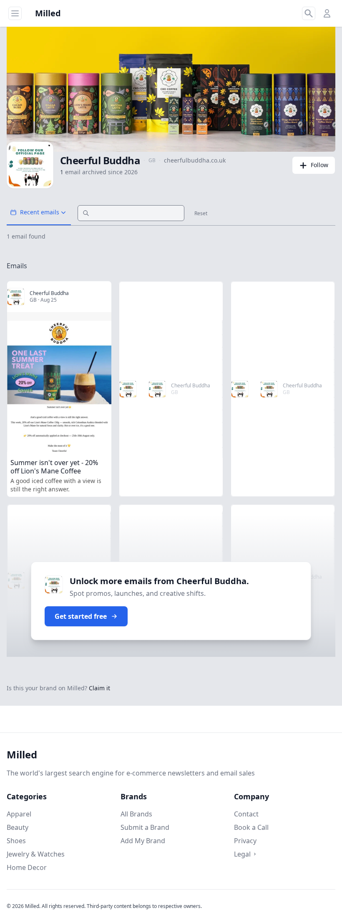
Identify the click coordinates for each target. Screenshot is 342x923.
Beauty (17, 827)
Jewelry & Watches (36, 854)
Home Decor (27, 867)
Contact (246, 814)
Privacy (245, 840)
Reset (200, 213)
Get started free (81, 616)
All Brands (136, 814)
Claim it (99, 688)
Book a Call (251, 827)
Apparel (19, 814)
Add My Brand (143, 840)
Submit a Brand (145, 827)
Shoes (16, 840)
